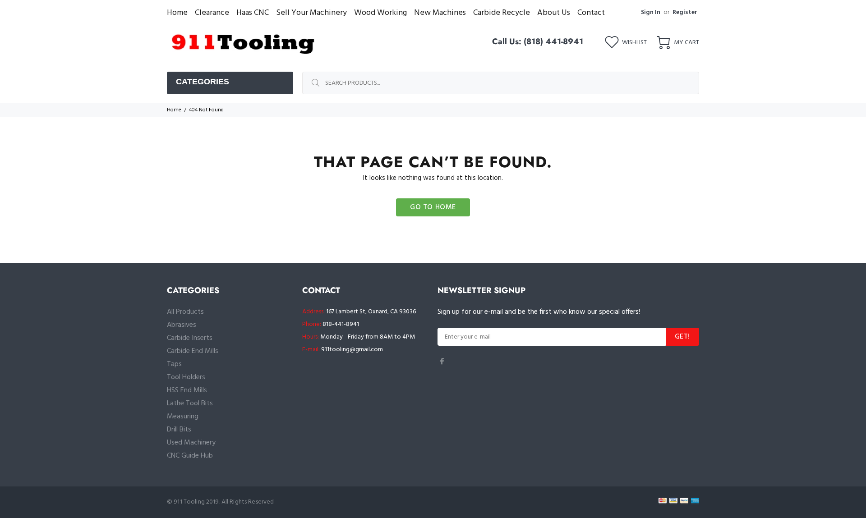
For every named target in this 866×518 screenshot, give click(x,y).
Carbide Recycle (501, 12)
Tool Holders (186, 377)
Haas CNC (252, 12)
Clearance (212, 12)
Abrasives (181, 325)
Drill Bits (179, 429)
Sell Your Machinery (311, 12)
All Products (185, 312)
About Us (553, 12)
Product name (74, 482)
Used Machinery (191, 443)
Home (177, 12)
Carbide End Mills (192, 351)
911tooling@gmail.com (352, 349)
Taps (174, 364)
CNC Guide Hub (190, 456)
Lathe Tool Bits (190, 403)
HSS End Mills (187, 390)
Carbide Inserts (189, 338)
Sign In (650, 12)
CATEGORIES (202, 81)
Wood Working (380, 12)
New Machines (440, 12)
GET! (682, 337)
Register (685, 12)
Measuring (182, 416)
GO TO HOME (433, 207)
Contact (591, 12)
